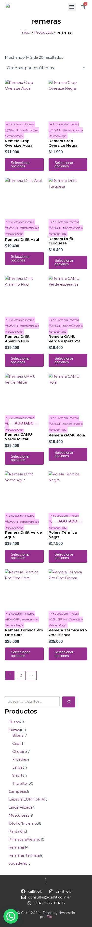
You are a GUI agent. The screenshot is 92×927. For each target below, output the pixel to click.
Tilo (49, 917)
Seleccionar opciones (20, 164)
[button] (72, 7)
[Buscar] (68, 701)
